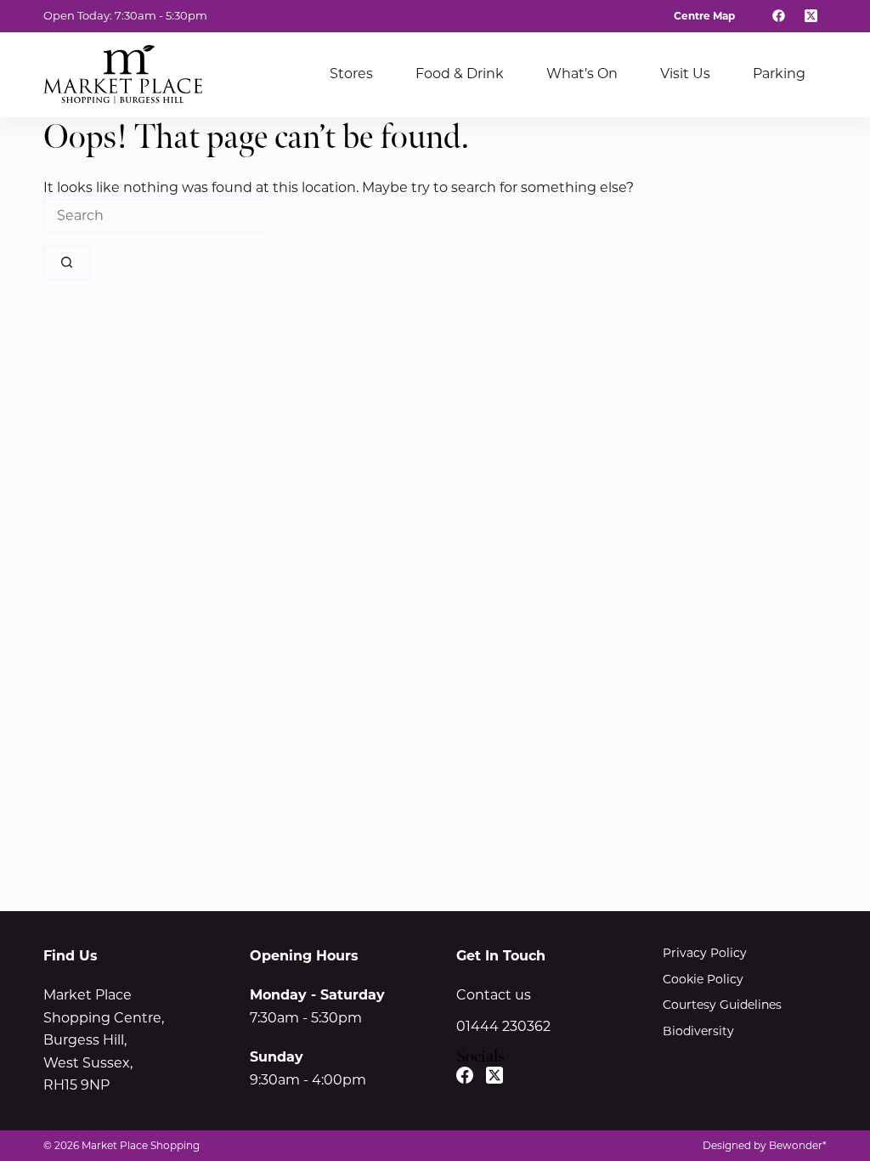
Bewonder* (798, 1145)
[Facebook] (779, 16)
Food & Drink (459, 73)
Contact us (493, 995)
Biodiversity (698, 1031)
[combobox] (155, 216)
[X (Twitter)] (810, 16)
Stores (351, 73)
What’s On (582, 73)
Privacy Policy (705, 952)
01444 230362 (503, 1026)
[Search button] (66, 263)
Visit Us (685, 73)
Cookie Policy (703, 979)
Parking (779, 73)
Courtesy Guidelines (722, 1004)
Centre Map (704, 15)
